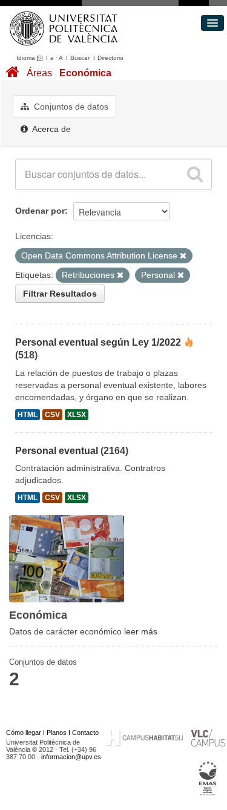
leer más (140, 631)
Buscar (80, 57)
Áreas (39, 73)
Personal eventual (56, 451)
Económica (85, 73)
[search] (195, 174)
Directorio (110, 57)
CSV (52, 414)
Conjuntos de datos (69, 106)
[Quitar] (183, 256)
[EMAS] (208, 778)
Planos (57, 732)
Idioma (26, 57)
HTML (28, 414)
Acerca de (50, 129)
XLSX (76, 414)
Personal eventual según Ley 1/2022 (98, 342)
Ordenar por (40, 211)
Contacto (85, 732)
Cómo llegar (23, 732)
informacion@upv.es (71, 756)
